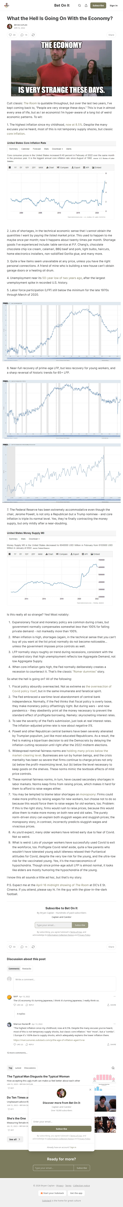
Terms (68, 1185)
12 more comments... (17, 1052)
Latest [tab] (18, 1068)
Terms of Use (76, 1135)
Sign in (114, 5)
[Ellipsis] (114, 996)
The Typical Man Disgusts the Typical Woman (38, 1076)
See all (13, 1139)
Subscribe (98, 5)
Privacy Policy (84, 1138)
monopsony (88, 794)
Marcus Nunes (21, 1023)
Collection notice (81, 1185)
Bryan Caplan (20, 25)
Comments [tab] (14, 968)
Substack (46, 1200)
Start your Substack (53, 1193)
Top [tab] (10, 1068)
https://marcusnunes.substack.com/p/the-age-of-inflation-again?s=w (49, 1039)
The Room (30, 103)
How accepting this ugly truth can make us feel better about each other (43, 1080)
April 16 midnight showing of (55, 885)
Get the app (76, 1193)
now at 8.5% (74, 124)
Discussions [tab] (30, 1068)
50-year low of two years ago (62, 278)
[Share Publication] (86, 5)
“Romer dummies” (85, 671)
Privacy (59, 1185)
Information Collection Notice (60, 1138)
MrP (16, 996)
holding (72, 751)
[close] (90, 1089)
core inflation (16, 133)
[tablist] (20, 969)
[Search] (79, 5)
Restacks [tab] (26, 968)
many (81, 751)
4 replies (21, 1013)
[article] (61, 1082)
